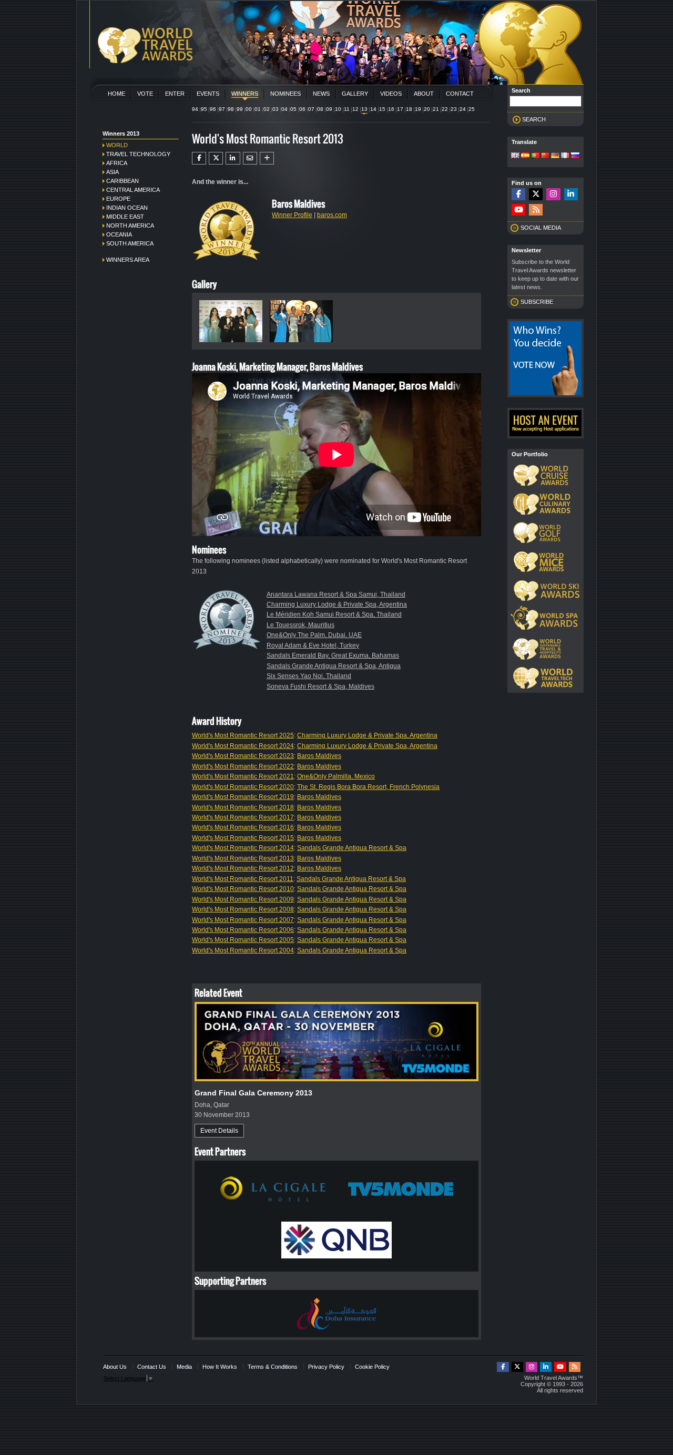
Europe (118, 199)
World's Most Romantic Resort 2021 (243, 776)
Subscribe (537, 302)
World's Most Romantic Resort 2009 (243, 899)
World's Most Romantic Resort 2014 (243, 848)
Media (184, 1367)
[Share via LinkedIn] (232, 158)
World (117, 145)
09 (329, 109)
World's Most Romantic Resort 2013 (243, 858)
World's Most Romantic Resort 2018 (243, 807)
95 (204, 109)
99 (240, 109)
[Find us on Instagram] (553, 194)
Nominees (285, 93)
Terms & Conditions (273, 1367)
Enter (175, 93)
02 (266, 109)
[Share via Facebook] (199, 158)
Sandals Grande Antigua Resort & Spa (351, 848)
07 (311, 109)
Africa (116, 163)
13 (364, 109)
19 (418, 109)
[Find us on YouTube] (518, 210)
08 (320, 109)
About (424, 93)
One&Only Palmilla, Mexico (336, 776)
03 (275, 109)
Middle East (125, 216)
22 (445, 109)
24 (463, 109)
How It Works (219, 1367)
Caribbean (122, 181)
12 (355, 109)
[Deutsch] (555, 156)
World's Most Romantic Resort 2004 (243, 950)
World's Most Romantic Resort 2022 (243, 766)
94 (195, 109)
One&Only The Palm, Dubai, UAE (314, 635)
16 (391, 109)
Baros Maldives (319, 756)
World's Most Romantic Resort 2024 (243, 746)
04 (284, 109)
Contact (460, 93)
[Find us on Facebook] (518, 194)
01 (257, 109)
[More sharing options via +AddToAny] (266, 158)
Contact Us (151, 1367)
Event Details (219, 1130)
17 (400, 109)
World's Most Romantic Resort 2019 (243, 797)
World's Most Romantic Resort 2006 (243, 930)
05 (293, 109)
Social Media (541, 227)
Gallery (355, 93)
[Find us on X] (536, 194)
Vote (145, 93)
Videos (391, 93)
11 (347, 109)
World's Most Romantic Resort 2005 (243, 940)
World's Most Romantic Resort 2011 (242, 879)
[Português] (535, 156)
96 (213, 109)
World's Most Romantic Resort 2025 (243, 735)
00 (249, 109)
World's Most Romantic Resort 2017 (243, 817)
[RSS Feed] (536, 210)
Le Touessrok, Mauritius (300, 625)
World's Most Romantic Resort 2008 (243, 909)
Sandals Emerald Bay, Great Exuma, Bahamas (333, 655)
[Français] (565, 156)
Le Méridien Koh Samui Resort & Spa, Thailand (334, 614)
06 (302, 109)
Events (208, 93)
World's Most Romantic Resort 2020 (243, 787)
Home (116, 93)
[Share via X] (215, 158)
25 (471, 109)
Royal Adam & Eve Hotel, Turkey (313, 645)
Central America (133, 190)
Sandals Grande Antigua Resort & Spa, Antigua (334, 666)
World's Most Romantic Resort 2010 (243, 889)
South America (130, 243)
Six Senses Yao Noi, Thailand (309, 676)
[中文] (545, 156)
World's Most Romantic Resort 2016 (243, 827)
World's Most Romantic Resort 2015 (243, 838)
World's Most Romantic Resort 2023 (243, 756)
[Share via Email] (250, 158)
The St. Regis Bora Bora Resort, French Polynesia (368, 787)
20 (427, 109)
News (321, 93)
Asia (112, 172)
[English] (515, 156)
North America (130, 225)
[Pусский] (575, 156)
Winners (244, 93)
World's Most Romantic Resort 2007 (243, 920)
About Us (115, 1367)
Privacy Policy (326, 1367)
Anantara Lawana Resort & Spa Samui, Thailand (336, 594)
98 (231, 109)
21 (436, 109)
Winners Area (127, 260)
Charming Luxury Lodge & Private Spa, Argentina (337, 604)
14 (373, 109)
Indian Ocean (127, 207)
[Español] (525, 156)
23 (454, 109)
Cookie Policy (372, 1367)
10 (338, 109)
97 (222, 109)
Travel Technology (138, 154)
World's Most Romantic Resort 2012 (243, 868)
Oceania (119, 234)
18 (409, 109)
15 (382, 109)
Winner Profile (292, 215)
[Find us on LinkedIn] (571, 194)
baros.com (332, 215)
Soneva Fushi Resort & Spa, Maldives (320, 686)
